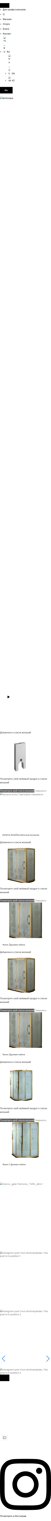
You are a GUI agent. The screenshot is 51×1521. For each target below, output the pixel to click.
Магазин (7, 19)
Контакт (7, 33)
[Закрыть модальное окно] (4, 1378)
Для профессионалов (14, 9)
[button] (25, 1228)
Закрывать (40, 790)
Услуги (6, 24)
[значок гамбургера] (4, 5)
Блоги (6, 29)
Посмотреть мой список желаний (17, 790)
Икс (6, 90)
